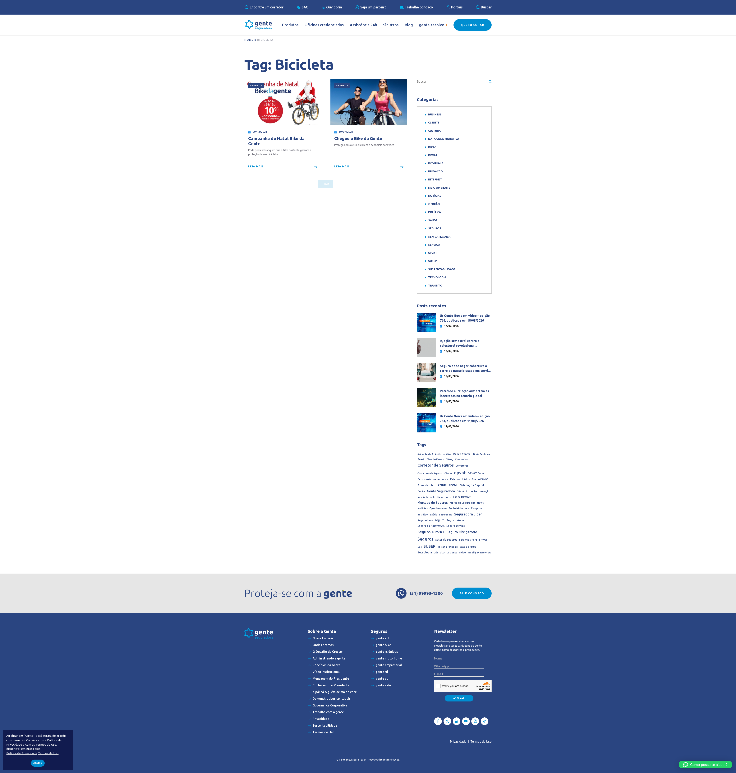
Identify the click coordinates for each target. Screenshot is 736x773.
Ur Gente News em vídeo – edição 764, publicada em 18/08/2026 (465, 318)
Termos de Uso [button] (48, 753)
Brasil (421, 459)
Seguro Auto (455, 520)
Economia (435, 163)
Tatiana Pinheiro (447, 546)
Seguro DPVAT (431, 531)
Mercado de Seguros (432, 502)
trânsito (439, 552)
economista (440, 479)
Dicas (432, 147)
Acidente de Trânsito (429, 454)
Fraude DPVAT (447, 485)
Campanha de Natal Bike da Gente (276, 141)
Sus (419, 546)
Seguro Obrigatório (462, 532)
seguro (439, 520)
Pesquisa (476, 508)
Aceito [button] (38, 763)
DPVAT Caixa (476, 473)
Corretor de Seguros (435, 465)
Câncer (448, 473)
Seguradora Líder (468, 514)
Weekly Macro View (479, 552)
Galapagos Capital (472, 485)
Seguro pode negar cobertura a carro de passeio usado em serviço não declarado (465, 368)
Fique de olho (426, 485)
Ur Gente (452, 552)
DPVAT (432, 155)
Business (435, 114)
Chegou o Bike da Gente (358, 138)
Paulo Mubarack (459, 508)
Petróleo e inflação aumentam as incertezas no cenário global (464, 393)
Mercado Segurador (462, 502)
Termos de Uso (481, 741)
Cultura (434, 130)
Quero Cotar (472, 24)
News (480, 502)
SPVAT (432, 252)
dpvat (460, 472)
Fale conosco (472, 593)
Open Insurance (438, 508)
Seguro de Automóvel (430, 525)
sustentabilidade (442, 269)
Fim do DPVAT (480, 479)
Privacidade (458, 741)
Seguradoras (425, 520)
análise (447, 454)
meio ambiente (439, 187)
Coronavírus (461, 459)
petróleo (422, 514)
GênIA (460, 491)
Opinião (434, 204)
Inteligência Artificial (430, 497)
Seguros (256, 85)
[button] (705, 764)
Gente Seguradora (441, 491)
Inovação (435, 171)
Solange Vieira (468, 539)
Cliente (433, 122)
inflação (471, 491)
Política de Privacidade (21, 753)
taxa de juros (468, 546)
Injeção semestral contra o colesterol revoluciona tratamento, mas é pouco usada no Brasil (465, 343)
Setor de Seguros (446, 539)
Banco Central (462, 454)
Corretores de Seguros (430, 473)
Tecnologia (437, 277)
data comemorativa (443, 138)
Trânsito (435, 285)
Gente (421, 491)
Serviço (434, 244)
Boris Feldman (481, 454)
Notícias (434, 195)
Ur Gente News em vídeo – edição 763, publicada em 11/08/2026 (465, 418)
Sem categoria (439, 236)
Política (434, 212)
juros (448, 497)
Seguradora (445, 514)
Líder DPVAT (462, 497)
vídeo (462, 552)
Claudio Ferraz (435, 459)
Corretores (462, 465)
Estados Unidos (460, 479)
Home (249, 39)
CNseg (449, 459)
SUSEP (432, 261)
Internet (435, 179)
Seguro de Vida (455, 525)
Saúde (433, 220)
